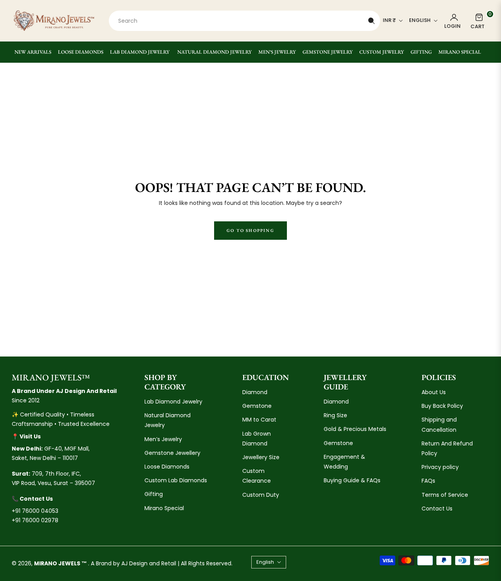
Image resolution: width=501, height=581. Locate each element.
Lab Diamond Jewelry (173, 401)
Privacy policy (440, 467)
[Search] (371, 21)
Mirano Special (164, 508)
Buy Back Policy (442, 406)
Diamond (254, 392)
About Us (434, 392)
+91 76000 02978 (35, 520)
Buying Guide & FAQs (352, 480)
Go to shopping (250, 230)
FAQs (428, 481)
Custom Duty (260, 495)
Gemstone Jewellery (172, 453)
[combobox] (244, 21)
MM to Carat (259, 420)
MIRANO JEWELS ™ (61, 563)
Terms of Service (445, 495)
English (420, 20)
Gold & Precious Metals (355, 429)
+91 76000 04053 (35, 511)
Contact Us (437, 508)
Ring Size (335, 415)
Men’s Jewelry (163, 439)
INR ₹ (389, 20)
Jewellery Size (260, 457)
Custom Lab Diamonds (175, 480)
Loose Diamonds (166, 467)
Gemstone (257, 406)
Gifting (153, 494)
